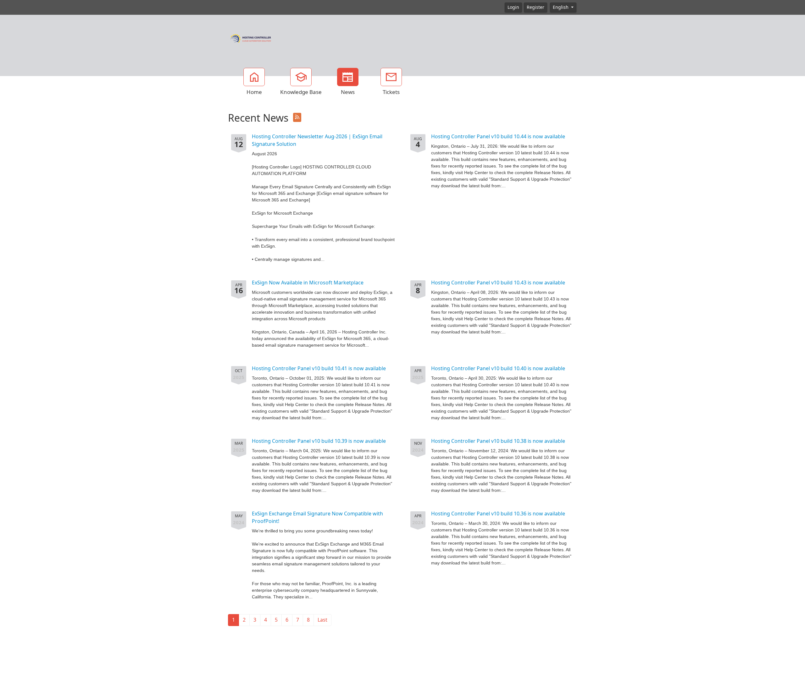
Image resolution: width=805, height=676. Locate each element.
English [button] (561, 7)
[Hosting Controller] (251, 37)
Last (322, 620)
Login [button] (513, 7)
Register (535, 7)
